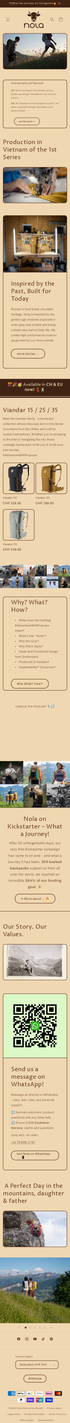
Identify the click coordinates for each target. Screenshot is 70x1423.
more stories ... (28, 353)
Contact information (34, 1414)
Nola (19, 1408)
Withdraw (35, 1378)
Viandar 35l (10, 544)
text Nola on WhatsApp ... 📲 (33, 1155)
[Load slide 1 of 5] (25, 1327)
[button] (8, 19)
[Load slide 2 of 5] (30, 1327)
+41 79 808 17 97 (23, 1142)
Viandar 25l (43, 498)
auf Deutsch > (27, 121)
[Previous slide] (19, 1327)
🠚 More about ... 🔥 (35, 898)
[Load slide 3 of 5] (35, 1327)
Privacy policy (54, 1408)
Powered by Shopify (32, 1408)
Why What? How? (30, 683)
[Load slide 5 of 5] (44, 1327)
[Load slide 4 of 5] (39, 1327)
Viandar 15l (10, 498)
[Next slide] (51, 1327)
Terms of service (57, 1414)
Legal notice (14, 1414)
